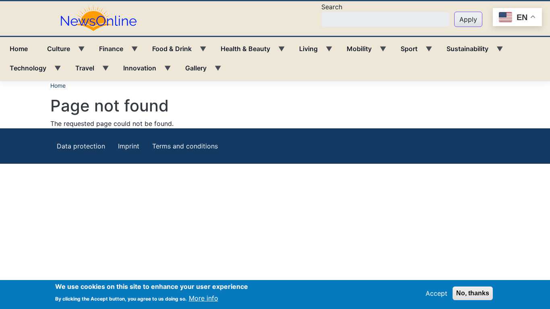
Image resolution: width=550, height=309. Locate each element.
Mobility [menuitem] (354, 51)
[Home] (102, 17)
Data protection (81, 146)
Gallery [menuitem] (191, 71)
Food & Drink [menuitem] (167, 51)
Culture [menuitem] (53, 51)
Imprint (128, 146)
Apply (468, 19)
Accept (436, 293)
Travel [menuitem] (80, 71)
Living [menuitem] (303, 51)
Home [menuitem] (19, 49)
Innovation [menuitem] (135, 71)
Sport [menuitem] (404, 51)
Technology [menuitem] (23, 71)
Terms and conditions (185, 146)
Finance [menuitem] (106, 51)
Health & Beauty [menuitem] (240, 51)
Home (58, 85)
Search (331, 7)
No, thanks (472, 293)
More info (203, 298)
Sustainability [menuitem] (462, 51)
